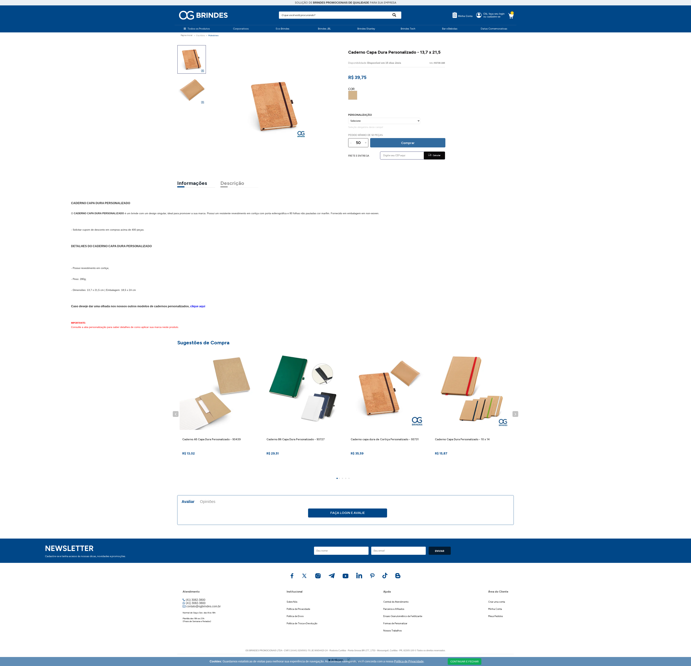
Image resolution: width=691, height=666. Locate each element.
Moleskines (213, 35)
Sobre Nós (292, 601)
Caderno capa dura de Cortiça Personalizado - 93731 (385, 439)
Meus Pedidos (495, 616)
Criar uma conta (496, 601)
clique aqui (197, 306)
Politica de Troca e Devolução (302, 623)
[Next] (515, 414)
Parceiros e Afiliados (393, 609)
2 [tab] (340, 479)
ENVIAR (439, 551)
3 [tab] (343, 479)
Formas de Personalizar (395, 623)
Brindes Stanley (366, 28)
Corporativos (241, 28)
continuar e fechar (464, 661)
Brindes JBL (324, 28)
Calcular (436, 155)
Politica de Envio (295, 616)
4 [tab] (346, 479)
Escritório (200, 35)
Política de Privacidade (298, 609)
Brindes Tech (408, 28)
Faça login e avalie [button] (347, 513)
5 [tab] (349, 479)
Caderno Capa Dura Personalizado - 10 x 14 (462, 439)
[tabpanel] (219, 412)
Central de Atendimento (395, 601)
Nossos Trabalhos (392, 630)
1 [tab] (338, 479)
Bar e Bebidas (449, 28)
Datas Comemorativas (494, 28)
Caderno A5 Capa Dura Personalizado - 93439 (211, 439)
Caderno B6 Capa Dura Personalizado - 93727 (296, 439)
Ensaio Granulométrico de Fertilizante (402, 616)
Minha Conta (465, 16)
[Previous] (176, 414)
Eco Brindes (282, 28)
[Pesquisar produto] (394, 15)
